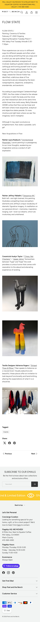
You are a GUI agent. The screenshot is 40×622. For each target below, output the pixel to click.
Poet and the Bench (13, 616)
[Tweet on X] (4, 443)
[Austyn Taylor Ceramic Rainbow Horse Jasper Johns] (20, 321)
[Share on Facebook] (9, 443)
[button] (31, 12)
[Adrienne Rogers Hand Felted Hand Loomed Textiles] (20, 388)
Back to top (19, 505)
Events (6, 432)
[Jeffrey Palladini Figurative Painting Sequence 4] (20, 221)
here (19, 525)
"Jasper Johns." (18, 259)
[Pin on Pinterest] (14, 443)
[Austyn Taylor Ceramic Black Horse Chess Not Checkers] (20, 276)
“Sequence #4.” (29, 196)
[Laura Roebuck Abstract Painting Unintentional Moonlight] (20, 157)
